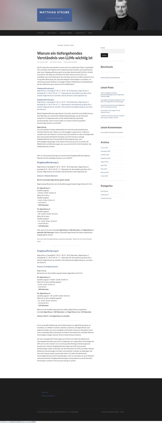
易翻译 (33, 422)
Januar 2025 (104, 147)
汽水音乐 (3, 422)
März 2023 (104, 169)
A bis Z (90, 33)
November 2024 (105, 151)
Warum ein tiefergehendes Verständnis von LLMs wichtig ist (65, 55)
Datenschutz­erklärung (48, 396)
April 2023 (104, 165)
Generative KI (80, 33)
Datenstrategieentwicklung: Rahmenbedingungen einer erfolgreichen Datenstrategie (112, 94)
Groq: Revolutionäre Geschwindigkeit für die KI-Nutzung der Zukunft (113, 106)
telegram (24, 422)
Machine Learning (66, 33)
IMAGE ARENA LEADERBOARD (110, 77)
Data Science (52, 33)
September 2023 (105, 158)
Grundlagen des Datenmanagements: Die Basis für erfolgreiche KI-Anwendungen (113, 100)
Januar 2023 (104, 176)
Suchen (103, 47)
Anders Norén (114, 412)
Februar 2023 (105, 172)
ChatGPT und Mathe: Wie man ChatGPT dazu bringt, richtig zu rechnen (112, 116)
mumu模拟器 (10, 422)
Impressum (45, 392)
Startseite (40, 33)
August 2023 (104, 162)
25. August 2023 (42, 62)
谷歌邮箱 (18, 422)
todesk (29, 422)
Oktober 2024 (105, 154)
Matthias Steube (55, 12)
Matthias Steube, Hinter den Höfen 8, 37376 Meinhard (60, 412)
